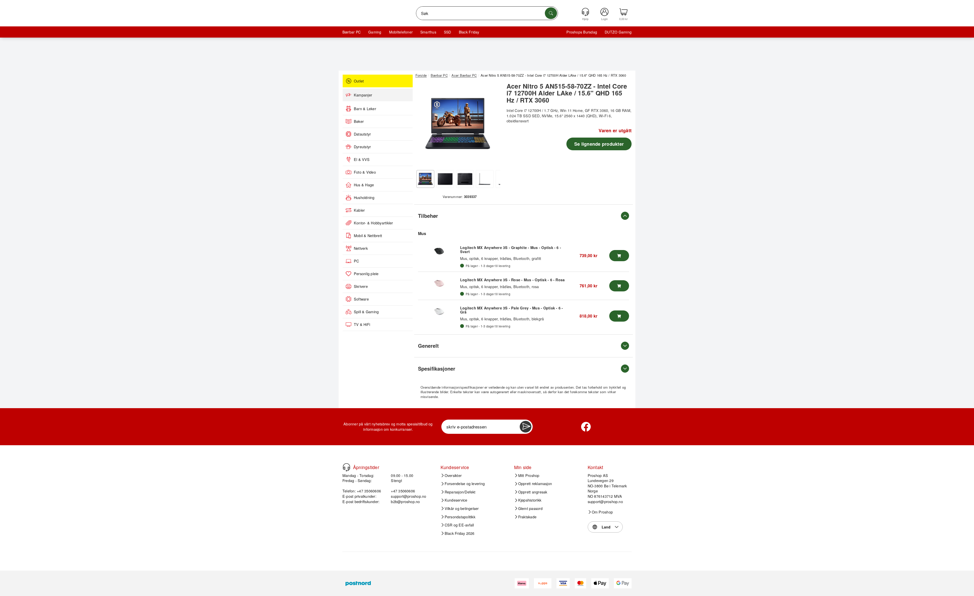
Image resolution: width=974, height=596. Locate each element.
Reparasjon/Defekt (460, 491)
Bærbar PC (351, 32)
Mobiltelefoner (401, 32)
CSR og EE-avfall (459, 524)
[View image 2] (445, 179)
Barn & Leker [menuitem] (365, 108)
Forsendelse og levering (465, 483)
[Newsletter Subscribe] (525, 427)
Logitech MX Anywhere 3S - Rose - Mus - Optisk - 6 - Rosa (512, 279)
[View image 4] (485, 179)
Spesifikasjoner (436, 368)
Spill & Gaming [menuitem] (366, 311)
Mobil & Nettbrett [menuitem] (368, 235)
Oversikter (453, 475)
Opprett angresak (532, 491)
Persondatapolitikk (460, 516)
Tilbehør (428, 215)
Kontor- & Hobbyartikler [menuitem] (373, 222)
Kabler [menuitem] (359, 210)
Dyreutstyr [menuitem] (362, 146)
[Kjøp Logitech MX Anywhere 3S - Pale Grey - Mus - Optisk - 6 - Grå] (619, 316)
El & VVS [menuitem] (362, 159)
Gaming (374, 32)
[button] (458, 124)
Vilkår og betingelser (462, 508)
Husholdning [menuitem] (364, 197)
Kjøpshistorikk (529, 500)
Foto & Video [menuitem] (365, 172)
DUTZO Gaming (618, 32)
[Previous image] (423, 125)
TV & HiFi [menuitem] (362, 324)
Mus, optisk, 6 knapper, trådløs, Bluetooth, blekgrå (502, 318)
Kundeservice (456, 500)
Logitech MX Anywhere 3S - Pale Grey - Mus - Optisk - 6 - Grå (511, 309)
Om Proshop (602, 512)
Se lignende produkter (599, 144)
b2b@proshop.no (405, 501)
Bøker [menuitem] (359, 121)
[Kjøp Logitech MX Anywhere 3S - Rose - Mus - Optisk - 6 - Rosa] (619, 285)
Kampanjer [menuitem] (363, 94)
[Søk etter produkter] (551, 13)
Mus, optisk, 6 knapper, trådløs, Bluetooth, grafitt (500, 258)
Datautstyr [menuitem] (362, 134)
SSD (447, 32)
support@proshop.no (408, 496)
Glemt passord (530, 508)
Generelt (428, 345)
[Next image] (493, 125)
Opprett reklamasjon (535, 483)
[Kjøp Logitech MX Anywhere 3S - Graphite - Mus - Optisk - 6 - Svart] (619, 255)
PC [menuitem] (356, 260)
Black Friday (469, 32)
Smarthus (428, 32)
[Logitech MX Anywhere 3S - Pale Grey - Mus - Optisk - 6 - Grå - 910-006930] (439, 311)
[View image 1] (425, 179)
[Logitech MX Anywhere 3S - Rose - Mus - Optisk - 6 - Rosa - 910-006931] (439, 283)
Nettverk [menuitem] (361, 248)
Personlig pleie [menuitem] (366, 273)
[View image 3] (465, 179)
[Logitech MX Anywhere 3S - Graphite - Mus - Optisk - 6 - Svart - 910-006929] (439, 251)
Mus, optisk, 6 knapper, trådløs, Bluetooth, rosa (499, 286)
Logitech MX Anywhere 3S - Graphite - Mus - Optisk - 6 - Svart (510, 249)
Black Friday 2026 (460, 533)
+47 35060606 (403, 490)
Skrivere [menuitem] (361, 286)
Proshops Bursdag (581, 32)
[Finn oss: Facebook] (586, 427)
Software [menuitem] (361, 299)
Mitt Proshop (529, 475)
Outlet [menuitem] (359, 81)
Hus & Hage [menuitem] (364, 184)
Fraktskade (527, 516)
